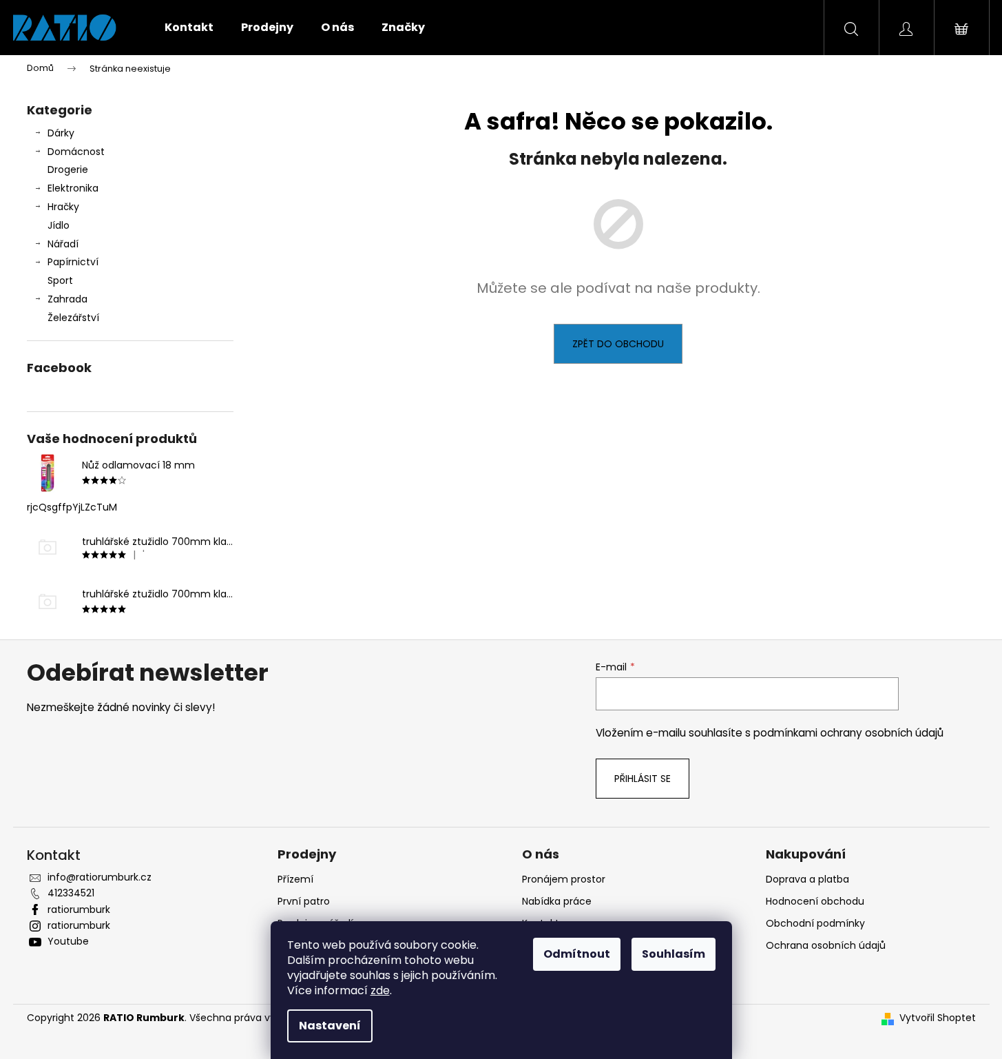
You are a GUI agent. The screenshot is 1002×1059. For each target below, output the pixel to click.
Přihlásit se (642, 778)
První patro (304, 901)
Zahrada (67, 299)
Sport (60, 280)
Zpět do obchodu (618, 344)
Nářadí (63, 244)
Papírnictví (73, 262)
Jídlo (59, 225)
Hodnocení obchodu (815, 901)
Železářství (73, 318)
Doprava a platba (807, 879)
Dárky (61, 133)
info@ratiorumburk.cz (100, 877)
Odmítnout (576, 954)
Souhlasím (673, 954)
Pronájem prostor (563, 879)
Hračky (63, 207)
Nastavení (330, 1026)
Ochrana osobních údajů (826, 945)
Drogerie (68, 169)
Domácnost (76, 151)
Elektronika (73, 188)
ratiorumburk (79, 909)
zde (380, 990)
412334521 (71, 893)
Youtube (68, 941)
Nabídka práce (557, 901)
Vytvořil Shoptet (937, 1018)
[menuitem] (189, 27)
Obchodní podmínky (815, 923)
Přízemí (295, 879)
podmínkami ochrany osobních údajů (848, 733)
